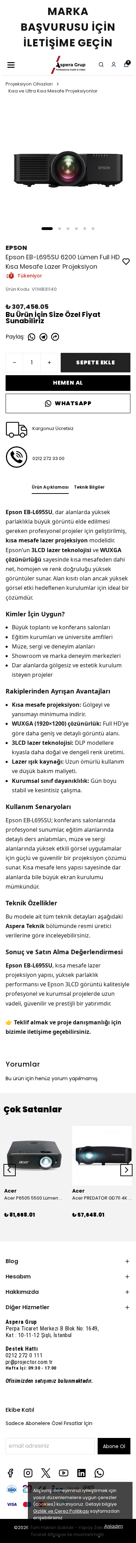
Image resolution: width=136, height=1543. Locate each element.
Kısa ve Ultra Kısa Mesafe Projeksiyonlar (53, 91)
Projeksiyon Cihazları (29, 84)
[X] (46, 1473)
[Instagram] (28, 1473)
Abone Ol (114, 1446)
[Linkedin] (81, 1473)
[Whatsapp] (99, 1473)
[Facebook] (10, 1473)
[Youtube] (63, 1473)
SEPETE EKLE (95, 362)
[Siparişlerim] (113, 64)
